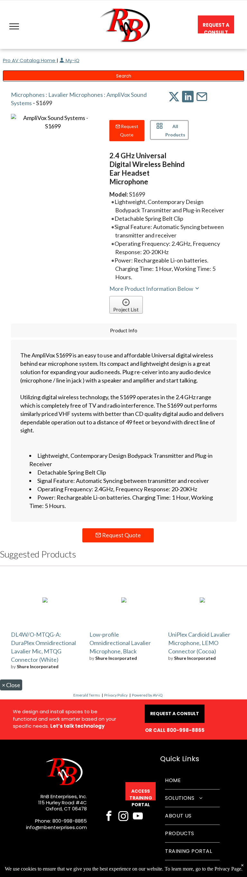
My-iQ (71, 60)
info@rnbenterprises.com (56, 827)
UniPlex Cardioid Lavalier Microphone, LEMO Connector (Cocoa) (199, 643)
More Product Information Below (151, 288)
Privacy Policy (116, 695)
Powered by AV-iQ (147, 695)
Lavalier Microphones (75, 94)
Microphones (28, 94)
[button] (14, 26)
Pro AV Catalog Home (30, 60)
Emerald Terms (86, 695)
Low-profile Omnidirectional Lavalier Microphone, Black (120, 643)
